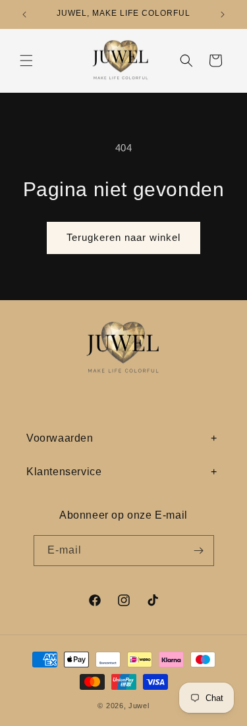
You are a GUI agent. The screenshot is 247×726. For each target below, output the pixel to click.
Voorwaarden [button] (60, 438)
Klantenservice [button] (63, 471)
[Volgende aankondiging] (222, 14)
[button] (26, 60)
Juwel (139, 706)
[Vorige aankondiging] (24, 14)
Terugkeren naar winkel (123, 237)
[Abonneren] (198, 550)
